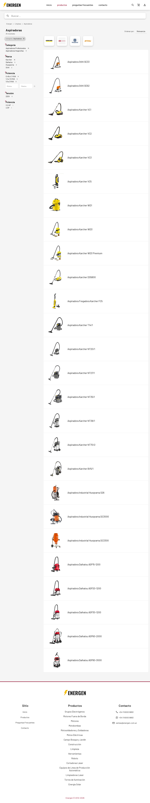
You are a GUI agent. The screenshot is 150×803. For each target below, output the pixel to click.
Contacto (25, 728)
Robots (74, 758)
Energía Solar (74, 784)
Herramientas (74, 753)
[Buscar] (133, 5)
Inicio (25, 712)
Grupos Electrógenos (75, 711)
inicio (49, 5)
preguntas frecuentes (82, 5)
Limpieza (74, 749)
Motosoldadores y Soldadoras (75, 730)
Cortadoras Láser (74, 763)
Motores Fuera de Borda (74, 716)
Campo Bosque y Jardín (75, 739)
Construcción (74, 744)
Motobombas (75, 725)
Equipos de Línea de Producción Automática (75, 769)
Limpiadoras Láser (75, 775)
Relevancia (141, 31)
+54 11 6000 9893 (126, 712)
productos (62, 5)
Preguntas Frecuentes (24, 722)
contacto (103, 5)
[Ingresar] (145, 5)
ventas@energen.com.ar (126, 723)
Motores (75, 721)
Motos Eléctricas (75, 735)
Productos (25, 717)
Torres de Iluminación (74, 779)
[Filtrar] (34, 86)
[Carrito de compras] (139, 5)
